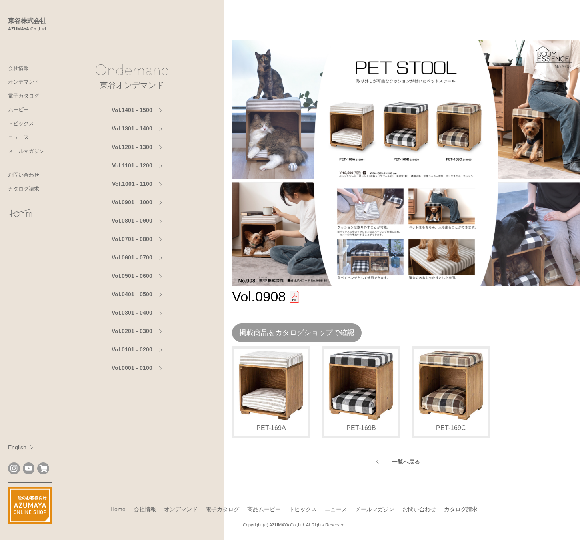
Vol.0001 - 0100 (132, 368)
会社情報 (18, 68)
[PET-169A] (271, 385)
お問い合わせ (23, 175)
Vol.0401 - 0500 (132, 294)
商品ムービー (264, 509)
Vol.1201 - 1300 (132, 147)
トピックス (21, 123)
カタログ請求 (23, 189)
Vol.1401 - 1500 (132, 110)
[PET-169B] (361, 385)
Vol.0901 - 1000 (132, 202)
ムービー (18, 109)
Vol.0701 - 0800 (132, 239)
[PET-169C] (451, 385)
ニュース (18, 137)
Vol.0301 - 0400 (132, 312)
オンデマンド (23, 82)
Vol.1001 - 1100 (132, 184)
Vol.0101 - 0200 (132, 349)
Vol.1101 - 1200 (132, 165)
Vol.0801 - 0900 (132, 220)
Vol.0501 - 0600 (132, 276)
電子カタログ (23, 96)
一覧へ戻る (406, 461)
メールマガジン (26, 151)
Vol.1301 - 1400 (132, 128)
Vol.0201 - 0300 (132, 331)
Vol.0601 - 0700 (132, 257)
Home (118, 509)
